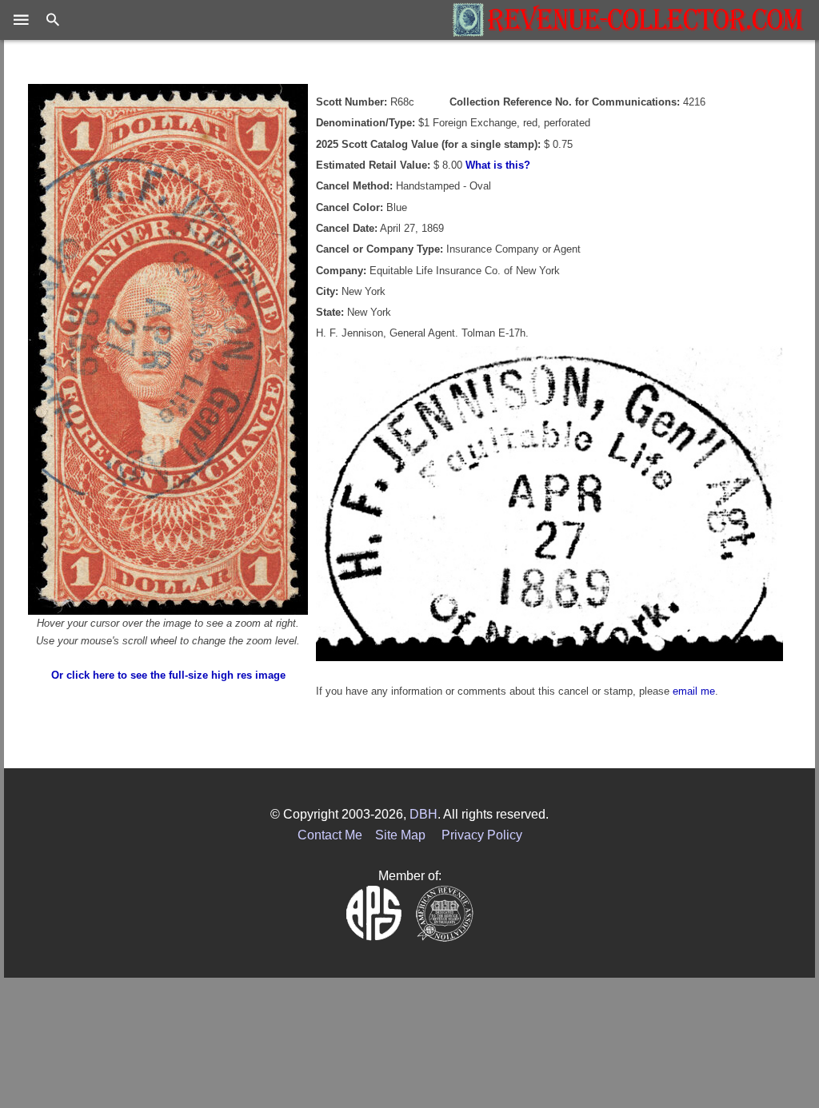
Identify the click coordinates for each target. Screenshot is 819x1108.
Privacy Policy (481, 835)
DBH (423, 814)
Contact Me (330, 835)
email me (694, 691)
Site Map (400, 835)
